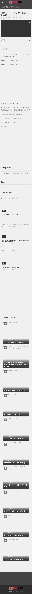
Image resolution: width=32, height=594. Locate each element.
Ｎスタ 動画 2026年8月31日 (12, 415)
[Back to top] (27, 590)
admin (11, 41)
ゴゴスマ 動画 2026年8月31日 (13, 559)
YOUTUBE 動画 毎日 (12, 6)
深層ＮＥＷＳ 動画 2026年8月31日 (10, 267)
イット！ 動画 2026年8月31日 (13, 439)
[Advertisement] (16, 29)
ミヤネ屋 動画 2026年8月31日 (13, 535)
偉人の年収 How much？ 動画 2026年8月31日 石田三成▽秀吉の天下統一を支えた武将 (16, 241)
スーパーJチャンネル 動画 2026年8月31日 (15, 486)
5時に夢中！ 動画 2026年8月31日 (14, 511)
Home (4, 6)
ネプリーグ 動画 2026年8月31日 (10, 215)
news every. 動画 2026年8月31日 (15, 463)
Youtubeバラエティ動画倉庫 (21, 173)
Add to (26, 42)
